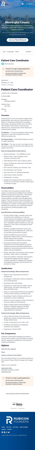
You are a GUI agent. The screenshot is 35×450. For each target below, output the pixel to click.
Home (3, 427)
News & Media (24, 427)
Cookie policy (21, 408)
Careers (4, 429)
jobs (4, 51)
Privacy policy (13, 408)
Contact (9, 429)
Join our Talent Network (17, 40)
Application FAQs (6, 368)
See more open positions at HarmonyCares (17, 393)
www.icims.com (6, 372)
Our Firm (9, 427)
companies (10, 51)
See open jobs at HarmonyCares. (14, 71)
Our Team (15, 427)
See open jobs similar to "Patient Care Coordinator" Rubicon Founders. (16, 74)
